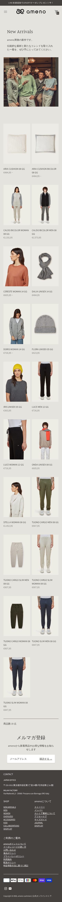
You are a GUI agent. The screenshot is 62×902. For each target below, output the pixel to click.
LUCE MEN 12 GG (40, 406)
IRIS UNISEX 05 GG (12, 406)
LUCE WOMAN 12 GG (13, 464)
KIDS (5, 822)
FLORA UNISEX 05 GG (42, 349)
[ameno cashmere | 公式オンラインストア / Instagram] (5, 888)
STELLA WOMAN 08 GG (14, 522)
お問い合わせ (9, 850)
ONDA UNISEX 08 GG (42, 464)
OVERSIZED (8, 816)
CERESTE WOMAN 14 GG (15, 291)
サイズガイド (40, 819)
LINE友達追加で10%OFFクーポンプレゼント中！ (31, 3)
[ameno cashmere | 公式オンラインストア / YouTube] (10, 888)
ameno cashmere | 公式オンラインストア (34, 896)
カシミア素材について (44, 813)
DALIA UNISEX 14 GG (42, 291)
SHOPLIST (7, 828)
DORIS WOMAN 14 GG (14, 349)
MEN (5, 810)
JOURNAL (38, 822)
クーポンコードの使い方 (14, 847)
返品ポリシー (9, 853)
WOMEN (6, 813)
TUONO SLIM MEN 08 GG (44, 641)
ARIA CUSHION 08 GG (14, 168)
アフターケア (40, 816)
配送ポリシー (9, 862)
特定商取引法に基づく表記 (15, 865)
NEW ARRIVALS (9, 807)
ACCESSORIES (9, 819)
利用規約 (7, 859)
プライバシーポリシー (13, 856)
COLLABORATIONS (11, 825)
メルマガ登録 (31, 737)
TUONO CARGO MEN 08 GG (45, 522)
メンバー (38, 810)
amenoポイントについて (14, 843)
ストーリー (39, 807)
